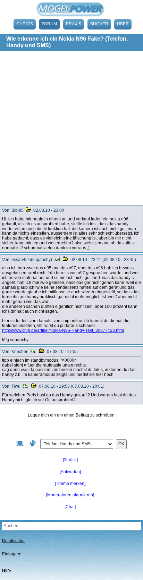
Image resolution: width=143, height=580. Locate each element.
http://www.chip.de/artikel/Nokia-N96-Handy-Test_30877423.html (63, 330)
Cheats (24, 24)
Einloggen (12, 554)
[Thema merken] (70, 483)
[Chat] (70, 506)
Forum (49, 24)
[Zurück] (70, 459)
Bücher (99, 24)
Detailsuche (13, 540)
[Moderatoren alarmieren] (70, 495)
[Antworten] (70, 471)
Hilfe (6, 571)
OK (121, 444)
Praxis (73, 24)
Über (123, 24)
